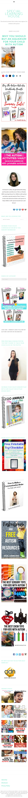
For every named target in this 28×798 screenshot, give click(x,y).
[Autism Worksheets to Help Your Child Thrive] (20, 712)
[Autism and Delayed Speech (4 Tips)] (20, 727)
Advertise (4, 780)
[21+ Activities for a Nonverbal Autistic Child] (20, 697)
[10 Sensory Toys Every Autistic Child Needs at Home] (7, 727)
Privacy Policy (5, 786)
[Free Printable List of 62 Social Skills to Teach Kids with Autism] (7, 742)
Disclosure (4, 783)
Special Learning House (14, 13)
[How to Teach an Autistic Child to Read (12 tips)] (7, 757)
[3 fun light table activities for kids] (20, 742)
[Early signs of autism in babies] (7, 712)
